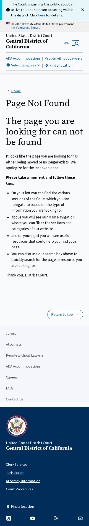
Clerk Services (16, 464)
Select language (23, 65)
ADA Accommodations (23, 58)
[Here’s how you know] (44, 26)
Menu (67, 43)
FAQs (10, 388)
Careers (12, 377)
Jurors (11, 333)
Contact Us (14, 399)
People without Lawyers (63, 58)
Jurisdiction (15, 472)
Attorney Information (23, 481)
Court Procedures (19, 489)
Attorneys (14, 344)
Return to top (62, 314)
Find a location (61, 65)
